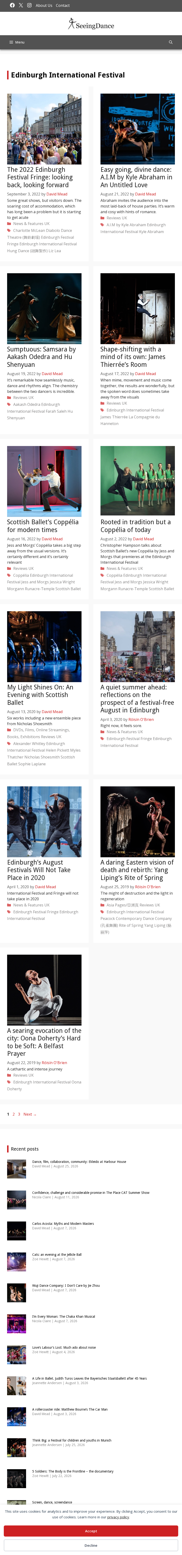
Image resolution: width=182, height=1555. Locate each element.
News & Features (28, 223)
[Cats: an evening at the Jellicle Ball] (16, 1268)
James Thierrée (114, 417)
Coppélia (21, 575)
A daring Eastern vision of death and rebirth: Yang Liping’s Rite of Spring (137, 870)
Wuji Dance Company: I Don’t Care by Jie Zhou (66, 1285)
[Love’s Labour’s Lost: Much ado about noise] (16, 1361)
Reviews (114, 218)
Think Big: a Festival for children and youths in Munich (71, 1440)
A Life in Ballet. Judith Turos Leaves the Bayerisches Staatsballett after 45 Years (89, 1378)
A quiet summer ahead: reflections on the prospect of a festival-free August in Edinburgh (137, 699)
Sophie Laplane (32, 764)
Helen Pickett (57, 750)
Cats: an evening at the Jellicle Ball (57, 1254)
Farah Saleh (56, 411)
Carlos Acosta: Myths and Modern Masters (63, 1224)
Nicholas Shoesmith (42, 757)
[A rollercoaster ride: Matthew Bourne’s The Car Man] (16, 1423)
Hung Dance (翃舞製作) (27, 250)
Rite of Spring (131, 925)
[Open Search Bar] (170, 42)
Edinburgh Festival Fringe (129, 738)
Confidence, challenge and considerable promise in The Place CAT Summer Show (90, 1193)
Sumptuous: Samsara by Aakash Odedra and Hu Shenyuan (41, 357)
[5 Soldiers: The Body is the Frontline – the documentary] (16, 1485)
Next (30, 1114)
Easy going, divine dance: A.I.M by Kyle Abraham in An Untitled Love (136, 177)
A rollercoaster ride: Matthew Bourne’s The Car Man (70, 1409)
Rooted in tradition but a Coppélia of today (135, 525)
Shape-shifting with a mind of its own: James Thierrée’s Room (132, 357)
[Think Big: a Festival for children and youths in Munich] (16, 1454)
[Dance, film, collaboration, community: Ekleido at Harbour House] (16, 1175)
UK (47, 223)
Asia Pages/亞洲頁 (123, 905)
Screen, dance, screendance (52, 1502)
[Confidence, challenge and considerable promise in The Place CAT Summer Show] (16, 1206)
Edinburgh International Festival (48, 244)
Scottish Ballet (68, 588)
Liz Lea (55, 250)
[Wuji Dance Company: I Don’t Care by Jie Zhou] (16, 1299)
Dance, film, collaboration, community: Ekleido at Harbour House (79, 1162)
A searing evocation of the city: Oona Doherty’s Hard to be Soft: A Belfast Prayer (44, 1042)
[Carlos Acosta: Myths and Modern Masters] (16, 1237)
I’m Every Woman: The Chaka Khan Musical (63, 1316)
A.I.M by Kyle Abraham (126, 224)
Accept (91, 1531)
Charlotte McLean (29, 230)
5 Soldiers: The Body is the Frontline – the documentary (73, 1471)
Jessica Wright (62, 582)
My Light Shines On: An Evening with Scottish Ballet (40, 695)
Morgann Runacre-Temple (31, 588)
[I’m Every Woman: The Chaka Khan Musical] (16, 1330)
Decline (91, 1545)
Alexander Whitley (29, 743)
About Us (44, 5)
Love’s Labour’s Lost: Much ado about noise (64, 1347)
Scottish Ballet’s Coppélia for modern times (43, 525)
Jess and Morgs (35, 582)
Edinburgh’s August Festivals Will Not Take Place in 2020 (39, 870)
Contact (63, 5)
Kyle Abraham (151, 231)
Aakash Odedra (26, 404)
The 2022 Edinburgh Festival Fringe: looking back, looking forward (40, 177)
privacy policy (118, 1517)
